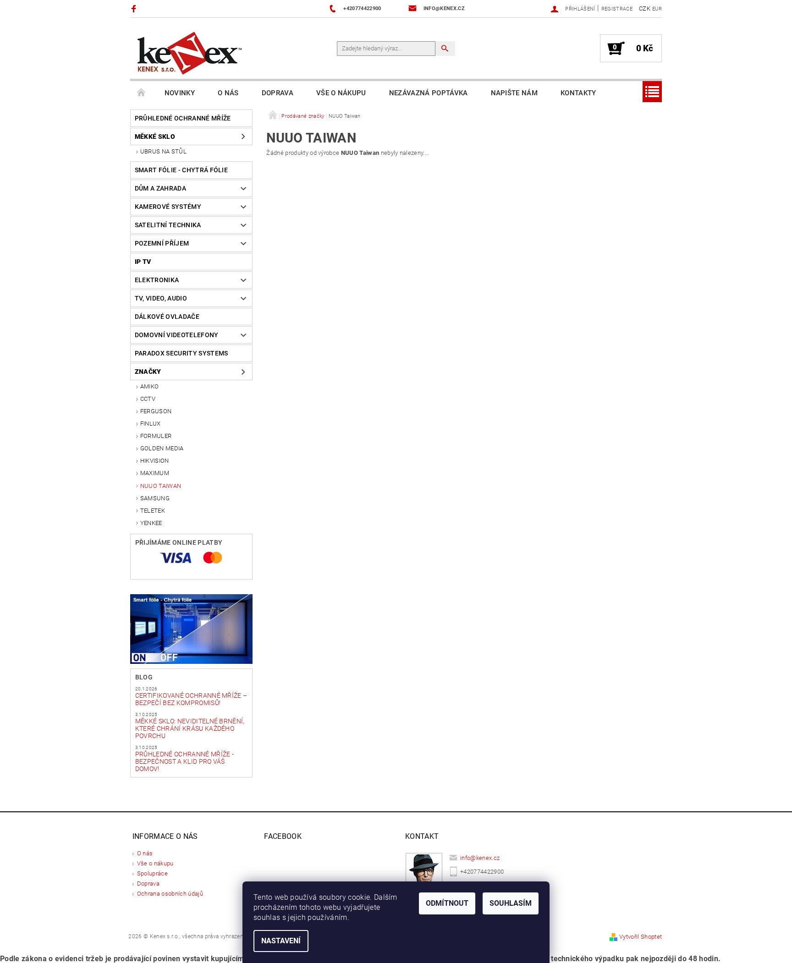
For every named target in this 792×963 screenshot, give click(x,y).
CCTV (147, 398)
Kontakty (578, 93)
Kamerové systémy (168, 206)
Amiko (149, 386)
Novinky (180, 93)
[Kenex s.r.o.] (190, 53)
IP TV (143, 261)
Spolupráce (152, 873)
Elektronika (157, 280)
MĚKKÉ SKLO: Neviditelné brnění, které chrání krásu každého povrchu (190, 728)
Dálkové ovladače (167, 316)
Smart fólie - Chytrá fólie (181, 170)
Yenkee (151, 523)
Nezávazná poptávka (428, 93)
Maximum (154, 473)
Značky (148, 371)
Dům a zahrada (160, 188)
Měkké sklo (155, 136)
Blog (144, 677)
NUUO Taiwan (161, 485)
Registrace (616, 9)
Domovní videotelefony (177, 335)
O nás (228, 93)
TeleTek (152, 510)
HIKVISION (154, 460)
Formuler (156, 435)
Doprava (277, 93)
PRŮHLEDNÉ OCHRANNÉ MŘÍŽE (183, 118)
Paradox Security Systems (181, 353)
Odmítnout (447, 903)
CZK (644, 8)
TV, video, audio (161, 298)
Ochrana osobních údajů (170, 893)
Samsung (155, 498)
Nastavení (281, 940)
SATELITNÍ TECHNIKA (168, 225)
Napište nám (514, 93)
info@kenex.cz (480, 857)
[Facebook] (135, 8)
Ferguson (156, 411)
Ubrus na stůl (163, 151)
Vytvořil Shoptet (640, 936)
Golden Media (162, 448)
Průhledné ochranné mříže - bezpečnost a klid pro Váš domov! (184, 761)
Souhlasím (511, 903)
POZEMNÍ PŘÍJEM (162, 243)
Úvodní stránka (141, 93)
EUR (657, 9)
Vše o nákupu (341, 93)
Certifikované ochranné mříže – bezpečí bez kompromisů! (191, 699)
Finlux (150, 423)
